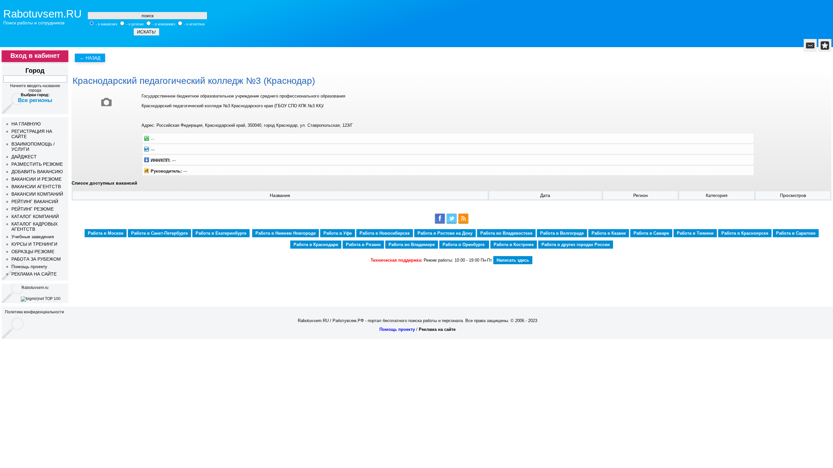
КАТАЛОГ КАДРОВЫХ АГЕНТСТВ (34, 226)
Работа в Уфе (337, 233)
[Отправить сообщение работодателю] (810, 45)
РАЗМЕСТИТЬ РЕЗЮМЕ (37, 164)
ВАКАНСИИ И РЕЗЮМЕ (36, 179)
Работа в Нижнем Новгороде (285, 233)
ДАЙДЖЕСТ (24, 156)
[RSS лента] (463, 222)
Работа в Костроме (514, 244)
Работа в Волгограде (562, 233)
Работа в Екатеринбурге (221, 233)
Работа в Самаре (651, 233)
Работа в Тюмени (695, 233)
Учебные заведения (32, 236)
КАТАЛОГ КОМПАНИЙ (35, 216)
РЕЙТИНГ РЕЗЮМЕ (32, 209)
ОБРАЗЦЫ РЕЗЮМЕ (32, 251)
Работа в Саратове (795, 233)
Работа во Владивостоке (506, 233)
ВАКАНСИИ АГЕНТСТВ (36, 186)
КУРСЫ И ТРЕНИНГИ (34, 244)
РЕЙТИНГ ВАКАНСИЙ (34, 201)
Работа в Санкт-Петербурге (159, 233)
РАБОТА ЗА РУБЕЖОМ (36, 259)
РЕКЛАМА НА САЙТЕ (34, 274)
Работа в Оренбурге (464, 244)
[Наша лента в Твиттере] (451, 222)
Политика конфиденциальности (34, 312)
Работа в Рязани (363, 244)
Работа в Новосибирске (385, 233)
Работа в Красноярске (744, 233)
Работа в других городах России (575, 244)
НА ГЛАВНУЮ (26, 123)
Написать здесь (513, 260)
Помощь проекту (29, 266)
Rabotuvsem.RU (42, 14)
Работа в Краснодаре (316, 244)
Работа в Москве (105, 233)
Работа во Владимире (412, 244)
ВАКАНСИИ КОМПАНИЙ (37, 194)
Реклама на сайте (437, 329)
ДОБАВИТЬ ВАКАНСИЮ (37, 171)
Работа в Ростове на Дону (444, 233)
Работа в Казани (609, 233)
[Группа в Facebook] (440, 222)
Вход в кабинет (35, 55)
